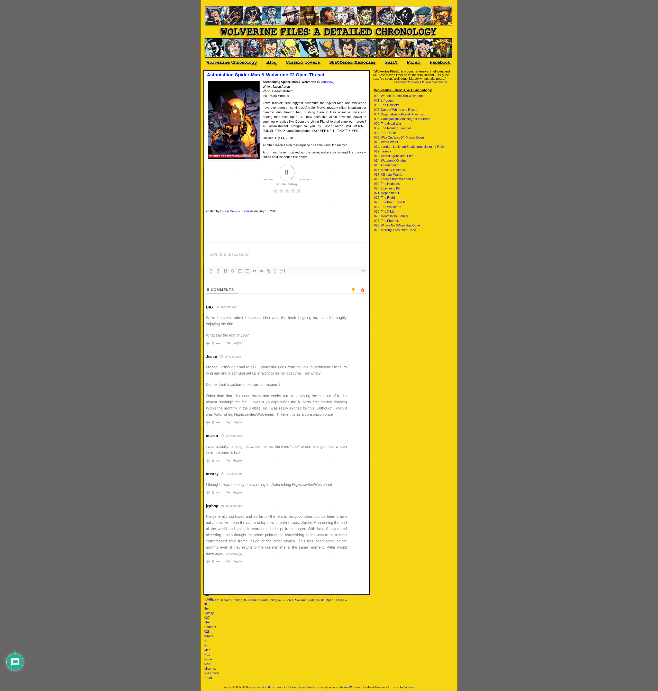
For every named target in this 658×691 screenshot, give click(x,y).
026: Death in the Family (391, 216)
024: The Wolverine (387, 207)
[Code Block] (261, 271)
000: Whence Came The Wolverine (398, 96)
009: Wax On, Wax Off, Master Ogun (399, 137)
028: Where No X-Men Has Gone (397, 225)
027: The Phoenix (386, 221)
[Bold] (211, 271)
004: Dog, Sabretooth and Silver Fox (399, 114)
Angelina (409, 687)
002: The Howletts (386, 105)
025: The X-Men (385, 211)
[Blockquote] (254, 271)
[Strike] (232, 271)
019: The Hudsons (387, 184)
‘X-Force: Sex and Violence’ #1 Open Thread (313, 600)
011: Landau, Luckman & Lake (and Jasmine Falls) (409, 147)
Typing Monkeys (308, 687)
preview (327, 82)
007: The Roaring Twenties (393, 128)
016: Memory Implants (389, 170)
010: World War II (386, 142)
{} (275, 270)
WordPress (350, 687)
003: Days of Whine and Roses (395, 110)
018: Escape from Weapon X (394, 179)
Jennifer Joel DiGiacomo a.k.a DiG (272, 687)
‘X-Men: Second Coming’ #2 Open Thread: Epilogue (244, 600)
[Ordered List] (239, 271)
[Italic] (218, 271)
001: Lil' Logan (384, 100)
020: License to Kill (387, 188)
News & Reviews (241, 211)
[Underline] (225, 271)
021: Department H (387, 193)
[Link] (268, 271)
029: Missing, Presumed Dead (395, 230)
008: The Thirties (385, 133)
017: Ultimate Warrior (389, 174)
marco (212, 435)
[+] (282, 270)
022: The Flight (384, 197)
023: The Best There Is (389, 202)
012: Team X (382, 151)
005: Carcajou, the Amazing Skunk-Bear (402, 119)
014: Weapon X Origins (390, 160)
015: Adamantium (386, 165)
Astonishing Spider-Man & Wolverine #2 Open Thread (265, 74)
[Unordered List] (247, 271)
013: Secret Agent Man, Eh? (393, 156)
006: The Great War (387, 123)
